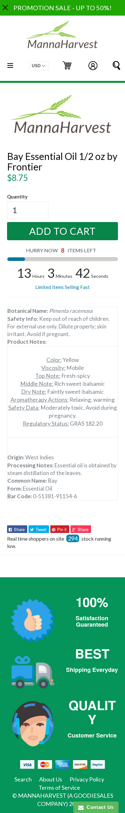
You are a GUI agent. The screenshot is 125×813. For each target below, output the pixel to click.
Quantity (17, 196)
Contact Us (99, 807)
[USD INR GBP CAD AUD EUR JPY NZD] (39, 65)
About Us (50, 779)
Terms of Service (59, 787)
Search (23, 779)
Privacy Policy (87, 779)
